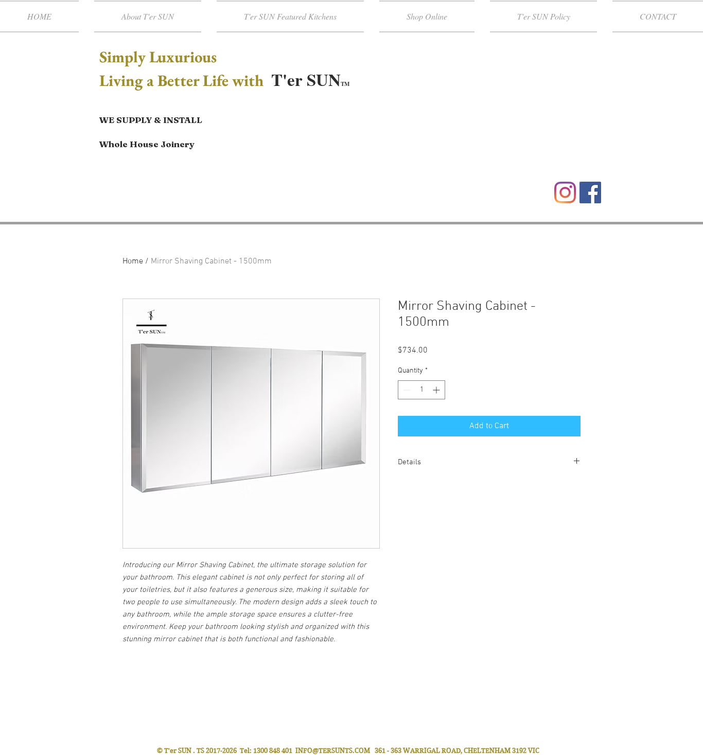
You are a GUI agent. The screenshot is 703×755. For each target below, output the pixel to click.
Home (132, 261)
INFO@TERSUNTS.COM (332, 750)
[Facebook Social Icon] (590, 192)
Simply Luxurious (159, 56)
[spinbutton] (421, 390)
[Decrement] (405, 390)
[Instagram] (565, 192)
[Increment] (437, 390)
